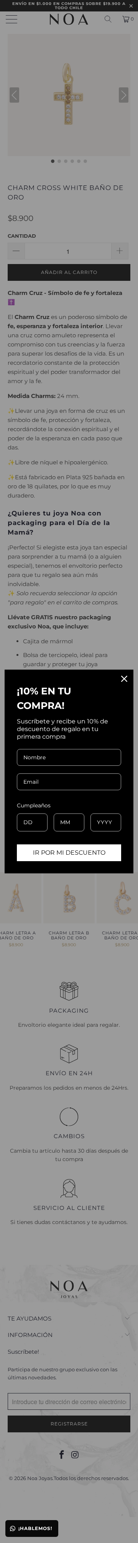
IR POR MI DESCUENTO (69, 852)
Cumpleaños (34, 805)
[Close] (124, 679)
